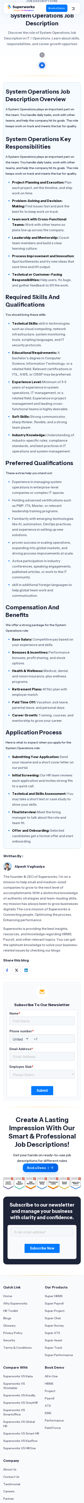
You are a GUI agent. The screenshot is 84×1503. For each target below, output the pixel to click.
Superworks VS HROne (19, 1448)
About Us (9, 1469)
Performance (54, 1420)
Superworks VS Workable (14, 1386)
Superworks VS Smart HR (21, 1433)
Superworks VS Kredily (19, 1395)
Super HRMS (54, 1296)
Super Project (55, 1311)
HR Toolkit (10, 1311)
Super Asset (53, 1340)
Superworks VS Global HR (19, 1424)
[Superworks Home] (21, 10)
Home (7, 1296)
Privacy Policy (12, 1333)
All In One (51, 1376)
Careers (9, 1491)
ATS (48, 1406)
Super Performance (59, 1355)
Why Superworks (15, 1303)
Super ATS (52, 1333)
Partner (8, 1499)
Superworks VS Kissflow (20, 1441)
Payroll (49, 1398)
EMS (48, 1413)
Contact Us (11, 1477)
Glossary (9, 1325)
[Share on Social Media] (7, 970)
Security (9, 1340)
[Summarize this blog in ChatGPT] (42, 55)
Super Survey (54, 1325)
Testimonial (11, 1484)
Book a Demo (56, 8)
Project (50, 1391)
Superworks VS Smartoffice (14, 1412)
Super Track (53, 1348)
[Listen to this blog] (42, 65)
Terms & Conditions (17, 1348)
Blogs (7, 1318)
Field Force (53, 1428)
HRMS (49, 1384)
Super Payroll (54, 1303)
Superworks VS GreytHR (20, 1403)
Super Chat (53, 1318)
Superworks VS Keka (18, 1376)
